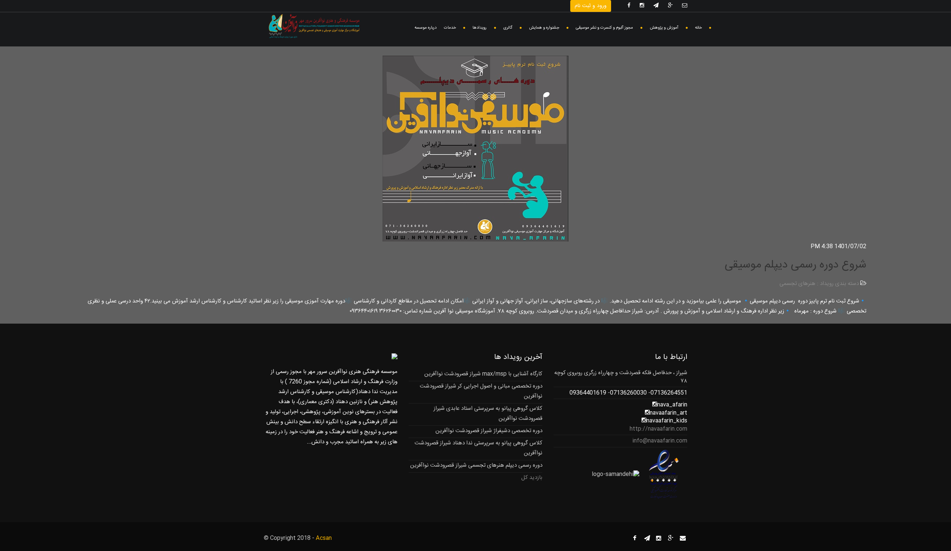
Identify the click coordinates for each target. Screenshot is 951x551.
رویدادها (480, 28)
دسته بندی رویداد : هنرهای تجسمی (819, 283)
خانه (698, 28)
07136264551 (668, 393)
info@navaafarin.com (659, 440)
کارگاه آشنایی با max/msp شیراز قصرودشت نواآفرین (483, 374)
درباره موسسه (425, 28)
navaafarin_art (668, 413)
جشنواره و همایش (544, 28)
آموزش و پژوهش (664, 28)
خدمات (450, 28)
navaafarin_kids (666, 420)
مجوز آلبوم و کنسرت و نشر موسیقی (604, 28)
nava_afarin (672, 404)
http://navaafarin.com (658, 429)
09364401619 (587, 393)
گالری (507, 28)
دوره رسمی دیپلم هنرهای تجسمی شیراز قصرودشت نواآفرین (476, 465)
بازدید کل (531, 477)
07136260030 (628, 393)
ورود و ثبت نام (591, 5)
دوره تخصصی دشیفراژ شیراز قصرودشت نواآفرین (488, 430)
